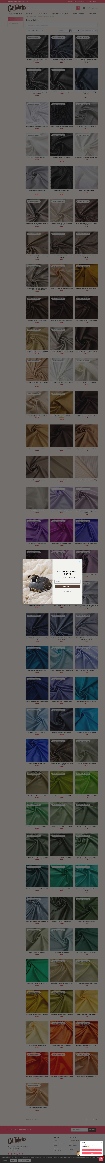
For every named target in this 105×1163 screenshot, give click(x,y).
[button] (101, 1159)
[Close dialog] (80, 561)
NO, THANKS (67, 591)
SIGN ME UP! (67, 586)
